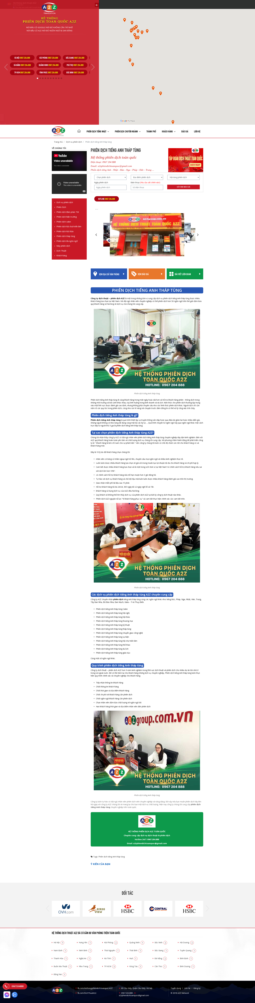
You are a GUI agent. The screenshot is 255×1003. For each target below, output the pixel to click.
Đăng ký (197, 988)
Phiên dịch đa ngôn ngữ (67, 241)
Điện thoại (145, 182)
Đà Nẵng (160, 958)
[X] (79, 131)
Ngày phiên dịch (101, 182)
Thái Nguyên (111, 950)
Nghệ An (84, 958)
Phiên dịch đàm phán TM (67, 212)
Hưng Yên (85, 942)
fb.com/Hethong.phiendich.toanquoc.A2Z (94, 988)
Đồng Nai (59, 974)
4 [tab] (45, 78)
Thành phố (151, 131)
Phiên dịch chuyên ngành (126, 131)
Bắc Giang (161, 950)
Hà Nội (58, 942)
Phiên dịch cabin (63, 221)
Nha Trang (85, 966)
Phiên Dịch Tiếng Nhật (97, 131)
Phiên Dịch (61, 207)
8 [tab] (56, 78)
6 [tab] (51, 78)
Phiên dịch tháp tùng (65, 236)
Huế (132, 958)
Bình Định (186, 958)
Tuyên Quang (187, 950)
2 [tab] (40, 78)
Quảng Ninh (136, 942)
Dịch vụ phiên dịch (73, 142)
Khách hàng (61, 255)
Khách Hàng (167, 131)
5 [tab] (48, 78)
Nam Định (60, 950)
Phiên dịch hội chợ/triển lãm (68, 226)
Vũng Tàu (135, 966)
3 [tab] (43, 78)
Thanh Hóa (60, 958)
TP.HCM (109, 966)
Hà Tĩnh (109, 958)
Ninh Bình (85, 950)
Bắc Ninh (160, 942)
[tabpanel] (22, 65)
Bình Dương (187, 966)
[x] (97, 5)
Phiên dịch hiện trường (66, 217)
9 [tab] (59, 78)
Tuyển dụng (176, 988)
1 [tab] (37, 78)
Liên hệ (197, 131)
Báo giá (184, 131)
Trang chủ (58, 142)
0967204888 (18, 986)
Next (93, 67)
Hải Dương (186, 942)
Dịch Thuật (61, 250)
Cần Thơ (160, 966)
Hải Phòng (110, 942)
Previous (6, 67)
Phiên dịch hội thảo (65, 231)
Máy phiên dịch (63, 246)
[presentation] (47, 908)
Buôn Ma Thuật (62, 966)
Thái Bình (135, 950)
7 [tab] (53, 78)
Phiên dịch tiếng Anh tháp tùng (111, 856)
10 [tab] (61, 78)
